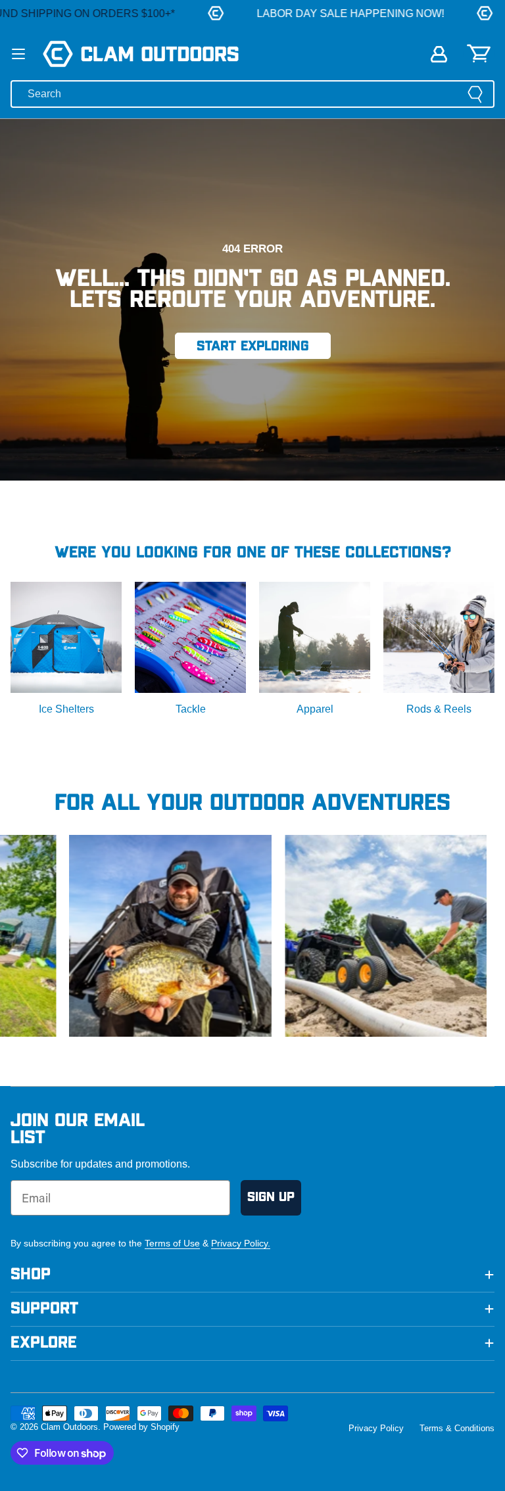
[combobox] (252, 94)
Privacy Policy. (240, 1243)
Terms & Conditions (457, 1428)
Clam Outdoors (69, 1427)
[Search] (475, 94)
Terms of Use (172, 1243)
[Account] (439, 54)
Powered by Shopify (141, 1427)
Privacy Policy (376, 1428)
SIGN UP (271, 1197)
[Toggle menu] (18, 54)
